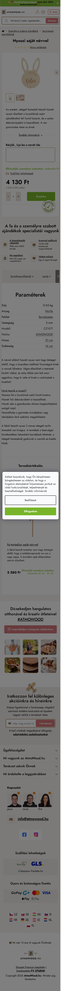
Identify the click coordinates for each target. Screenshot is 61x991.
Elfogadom (30, 511)
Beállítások (30, 500)
